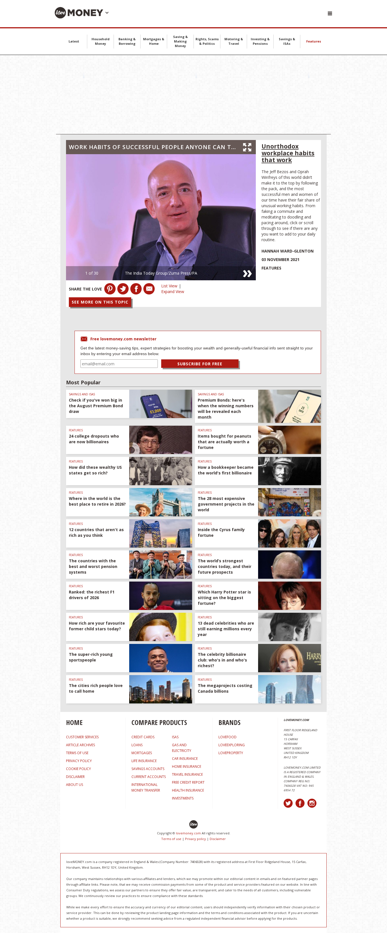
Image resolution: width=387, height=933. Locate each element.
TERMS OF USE (77, 752)
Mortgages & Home (153, 41)
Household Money (101, 41)
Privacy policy (195, 839)
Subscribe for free (199, 363)
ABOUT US (74, 784)
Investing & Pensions (260, 41)
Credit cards (142, 737)
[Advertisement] (193, 94)
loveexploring (231, 745)
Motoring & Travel (233, 41)
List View (169, 286)
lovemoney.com (188, 833)
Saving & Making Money (180, 41)
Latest (74, 41)
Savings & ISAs (287, 41)
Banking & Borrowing (127, 41)
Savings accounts (147, 768)
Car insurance (185, 758)
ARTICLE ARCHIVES (80, 745)
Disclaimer (218, 839)
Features (313, 41)
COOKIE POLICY (78, 768)
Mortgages (141, 752)
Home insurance (186, 766)
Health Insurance (188, 790)
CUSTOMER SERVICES (82, 737)
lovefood (227, 737)
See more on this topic (100, 302)
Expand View (172, 291)
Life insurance (144, 760)
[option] (161, 217)
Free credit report (188, 782)
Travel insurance (187, 774)
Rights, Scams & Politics (207, 41)
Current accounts (148, 776)
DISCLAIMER (75, 776)
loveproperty (230, 752)
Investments (183, 798)
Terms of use (171, 839)
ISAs (175, 737)
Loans (137, 745)
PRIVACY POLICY (79, 760)
